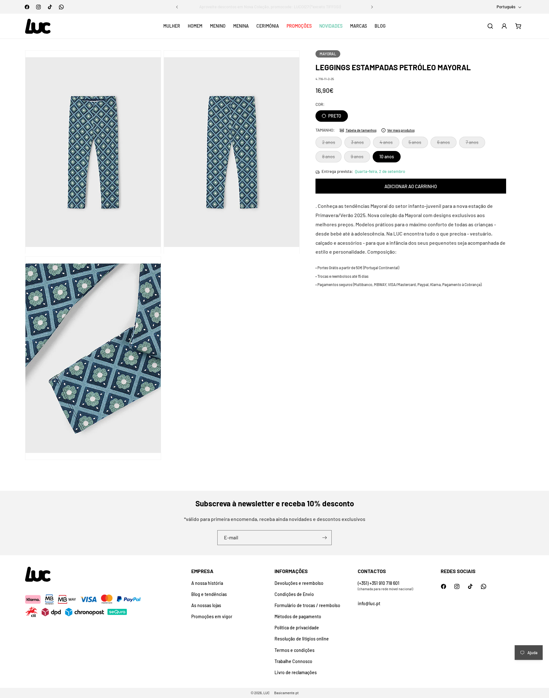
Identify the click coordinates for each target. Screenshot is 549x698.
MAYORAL (328, 53)
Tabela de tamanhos (361, 130)
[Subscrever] (324, 537)
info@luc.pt (369, 603)
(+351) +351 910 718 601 (378, 583)
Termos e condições (294, 650)
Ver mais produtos (401, 130)
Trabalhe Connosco (293, 661)
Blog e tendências (209, 594)
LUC (266, 693)
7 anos (475, 144)
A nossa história (207, 583)
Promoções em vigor (211, 616)
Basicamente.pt (286, 693)
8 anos (332, 158)
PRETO (334, 116)
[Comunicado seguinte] (372, 7)
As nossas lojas (206, 605)
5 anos (418, 144)
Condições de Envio (294, 594)
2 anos (332, 144)
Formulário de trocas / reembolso (307, 605)
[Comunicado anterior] (177, 7)
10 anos (386, 157)
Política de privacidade (296, 627)
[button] (171, 26)
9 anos (360, 158)
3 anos (360, 144)
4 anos (389, 144)
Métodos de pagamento (297, 616)
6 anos (447, 144)
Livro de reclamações (295, 672)
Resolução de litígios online (301, 638)
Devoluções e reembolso (298, 583)
